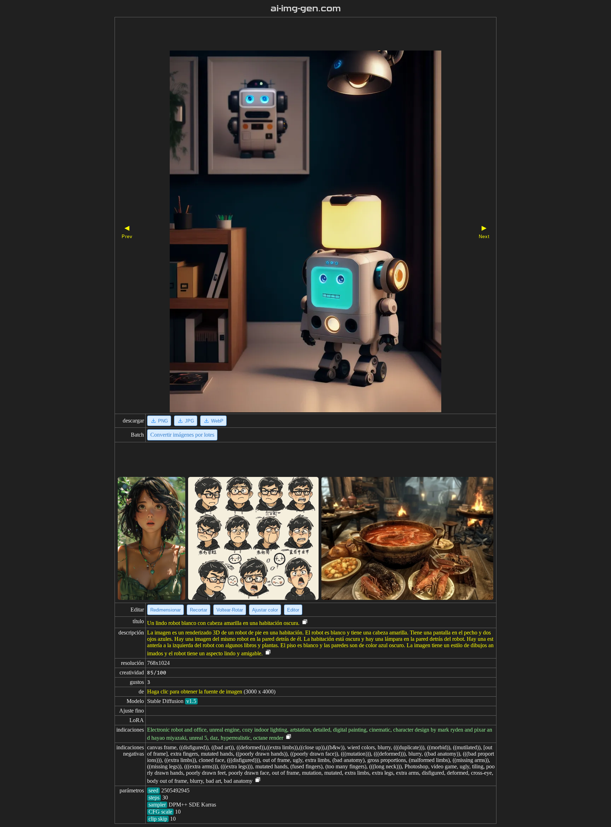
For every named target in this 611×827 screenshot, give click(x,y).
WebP (217, 421)
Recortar (198, 610)
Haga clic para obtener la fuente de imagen (194, 692)
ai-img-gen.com (305, 8)
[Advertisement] (293, 35)
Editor (293, 610)
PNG (163, 421)
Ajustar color (265, 610)
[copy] (304, 622)
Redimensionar (165, 610)
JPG (189, 421)
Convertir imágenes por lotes (182, 435)
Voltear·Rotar (229, 610)
